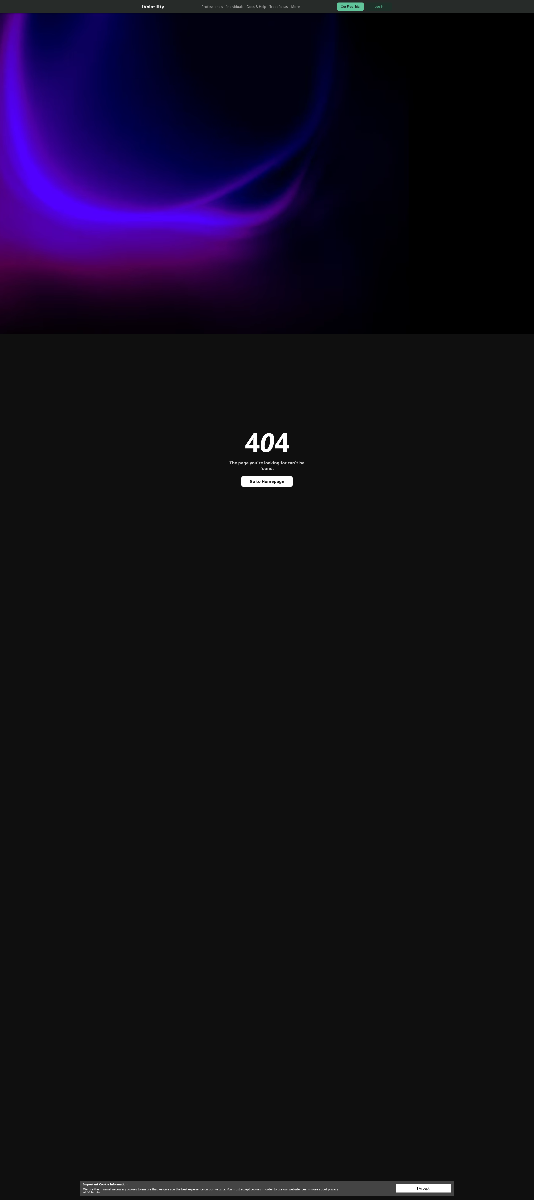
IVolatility (153, 6)
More (295, 6)
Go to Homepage (267, 481)
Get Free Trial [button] (350, 7)
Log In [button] (378, 7)
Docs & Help (256, 6)
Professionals (212, 6)
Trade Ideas (279, 6)
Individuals (234, 6)
